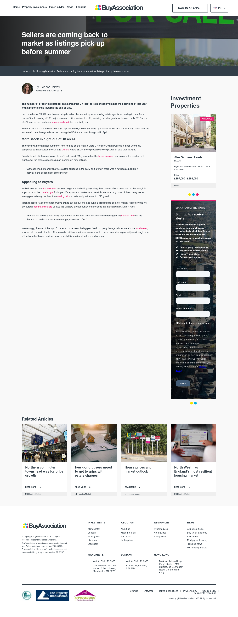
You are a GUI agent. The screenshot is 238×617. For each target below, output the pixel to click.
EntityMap (148, 591)
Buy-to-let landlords (197, 532)
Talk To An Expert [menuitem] (190, 8)
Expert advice (56, 7)
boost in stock (105, 156)
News (70, 7)
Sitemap (134, 591)
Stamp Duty (160, 536)
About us (81, 7)
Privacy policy (190, 591)
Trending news (194, 543)
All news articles (195, 528)
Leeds (177, 160)
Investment (192, 536)
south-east (141, 228)
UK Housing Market (42, 71)
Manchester (94, 528)
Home (16, 7)
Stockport (93, 543)
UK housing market (197, 547)
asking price (63, 196)
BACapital (126, 536)
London (92, 532)
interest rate (127, 215)
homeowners (49, 188)
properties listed (60, 122)
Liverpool (92, 540)
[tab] (189, 194)
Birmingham (94, 536)
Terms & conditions (168, 591)
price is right (47, 192)
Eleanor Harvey (50, 87)
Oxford (65, 149)
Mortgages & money (197, 540)
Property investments (34, 7)
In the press (127, 540)
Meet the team (128, 532)
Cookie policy (209, 591)
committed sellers (43, 206)
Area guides (160, 532)
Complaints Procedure (205, 593)
